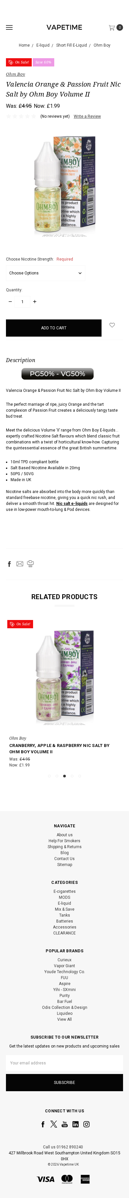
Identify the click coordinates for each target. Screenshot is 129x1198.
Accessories (64, 927)
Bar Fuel (64, 1001)
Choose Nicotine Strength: (39, 259)
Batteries (64, 921)
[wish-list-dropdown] (112, 325)
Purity (65, 995)
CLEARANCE (64, 933)
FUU (64, 977)
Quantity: (14, 290)
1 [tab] (49, 776)
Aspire (64, 983)
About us (65, 835)
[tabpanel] (64, 695)
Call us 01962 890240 (63, 1147)
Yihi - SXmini (64, 989)
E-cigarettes (65, 891)
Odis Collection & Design (64, 1007)
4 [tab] (72, 776)
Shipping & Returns (65, 847)
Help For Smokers (64, 841)
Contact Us (64, 858)
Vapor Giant (64, 966)
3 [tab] (64, 776)
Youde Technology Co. (64, 972)
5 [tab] (79, 776)
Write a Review (87, 116)
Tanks (64, 915)
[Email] (20, 563)
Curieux (64, 960)
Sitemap (64, 864)
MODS (64, 897)
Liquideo (64, 1013)
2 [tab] (57, 776)
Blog (65, 852)
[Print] (30, 563)
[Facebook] (9, 563)
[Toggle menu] (9, 27)
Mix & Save (64, 909)
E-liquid (64, 903)
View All (64, 1019)
